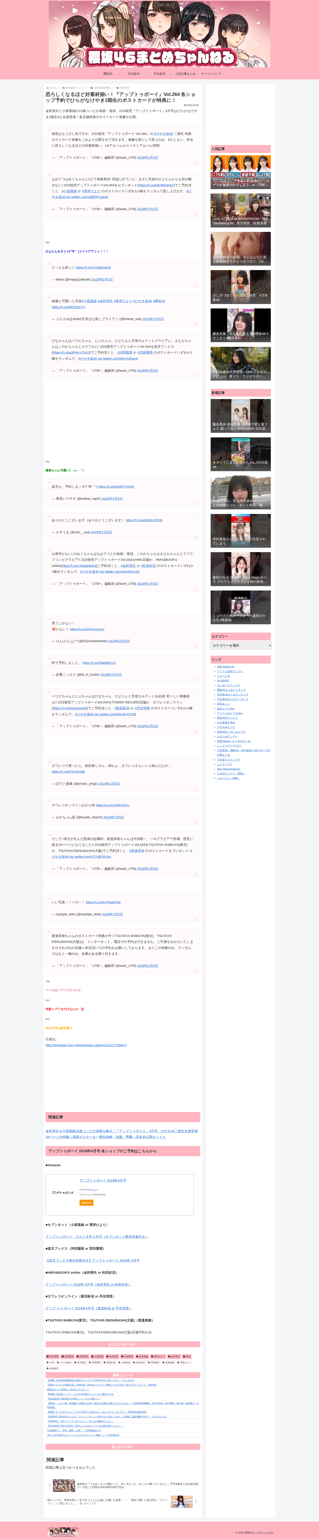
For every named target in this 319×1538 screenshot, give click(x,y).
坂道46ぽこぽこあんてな (231, 731)
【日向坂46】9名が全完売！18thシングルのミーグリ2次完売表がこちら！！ (85, 1426)
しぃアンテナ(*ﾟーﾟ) (229, 745)
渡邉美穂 (169, 1362)
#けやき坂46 (163, 134)
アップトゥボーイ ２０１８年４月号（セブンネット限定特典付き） (97, 1237)
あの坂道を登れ (226, 722)
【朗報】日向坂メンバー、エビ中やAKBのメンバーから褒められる (80, 1394)
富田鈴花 (83, 1356)
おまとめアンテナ (227, 736)
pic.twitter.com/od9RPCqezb (87, 197)
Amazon (86, 1202)
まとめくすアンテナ (228, 685)
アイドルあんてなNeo (230, 713)
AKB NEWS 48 (225, 666)
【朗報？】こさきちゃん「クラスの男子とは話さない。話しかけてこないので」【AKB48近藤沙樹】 (97, 1412)
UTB (51, 1362)
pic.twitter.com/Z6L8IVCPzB (115, 714)
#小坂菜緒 (69, 191)
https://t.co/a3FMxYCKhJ (71, 352)
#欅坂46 (159, 301)
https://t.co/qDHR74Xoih (116, 486)
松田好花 (113, 1356)
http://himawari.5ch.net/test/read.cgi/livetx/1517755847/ (86, 1045)
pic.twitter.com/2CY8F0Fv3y (90, 857)
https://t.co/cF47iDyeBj (68, 772)
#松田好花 (148, 566)
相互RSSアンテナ (227, 717)
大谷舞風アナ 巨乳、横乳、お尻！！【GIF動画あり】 (74, 1430)
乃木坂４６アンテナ (228, 759)
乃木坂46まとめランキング (232, 699)
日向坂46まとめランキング (232, 694)
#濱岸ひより (91, 191)
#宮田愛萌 (145, 352)
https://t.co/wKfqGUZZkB (144, 520)
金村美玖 (175, 1356)
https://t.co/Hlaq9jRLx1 (99, 663)
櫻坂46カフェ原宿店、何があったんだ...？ (68, 1389)
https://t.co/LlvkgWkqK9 (79, 566)
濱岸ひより (159, 1356)
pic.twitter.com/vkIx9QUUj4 (120, 572)
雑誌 (188, 1356)
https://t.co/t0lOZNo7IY (68, 307)
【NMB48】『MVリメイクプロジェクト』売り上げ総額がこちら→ (80, 1421)
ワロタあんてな (226, 727)
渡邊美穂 (143, 1356)
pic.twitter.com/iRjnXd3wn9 (118, 358)
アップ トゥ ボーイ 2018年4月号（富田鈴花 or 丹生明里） (89, 1308)
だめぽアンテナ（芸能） (231, 773)
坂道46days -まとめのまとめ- (234, 741)
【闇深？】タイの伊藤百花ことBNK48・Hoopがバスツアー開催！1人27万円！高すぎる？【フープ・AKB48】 (102, 1385)
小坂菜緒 (98, 1356)
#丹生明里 (142, 708)
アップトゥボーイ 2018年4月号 (103, 1180)
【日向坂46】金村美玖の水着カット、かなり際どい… (74, 1398)
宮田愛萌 (69, 1356)
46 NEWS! (223, 680)
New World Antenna (228, 768)
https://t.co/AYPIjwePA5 (103, 902)
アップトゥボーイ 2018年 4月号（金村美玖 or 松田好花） (88, 1284)
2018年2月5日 (147, 157)
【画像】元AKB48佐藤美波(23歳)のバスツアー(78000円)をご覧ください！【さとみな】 (91, 1380)
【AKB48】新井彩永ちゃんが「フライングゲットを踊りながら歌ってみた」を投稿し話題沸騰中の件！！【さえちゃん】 (107, 1416)
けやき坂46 (65, 1362)
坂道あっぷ (223, 703)
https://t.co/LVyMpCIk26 (93, 267)
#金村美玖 (105, 301)
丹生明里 (54, 1356)
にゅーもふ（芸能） (228, 778)
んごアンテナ (225, 764)
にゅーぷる (223, 675)
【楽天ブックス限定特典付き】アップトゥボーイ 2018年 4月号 (93, 1260)
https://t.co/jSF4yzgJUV (87, 629)
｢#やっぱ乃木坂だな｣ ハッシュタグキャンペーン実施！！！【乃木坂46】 (83, 1435)
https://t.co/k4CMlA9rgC (156, 185)
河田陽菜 (128, 1356)
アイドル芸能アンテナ (230, 671)
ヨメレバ (94, 1190)
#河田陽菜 (124, 352)
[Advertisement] (123, 428)
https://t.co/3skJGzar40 (70, 708)
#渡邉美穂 (136, 851)
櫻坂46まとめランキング (231, 689)
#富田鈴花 (122, 708)
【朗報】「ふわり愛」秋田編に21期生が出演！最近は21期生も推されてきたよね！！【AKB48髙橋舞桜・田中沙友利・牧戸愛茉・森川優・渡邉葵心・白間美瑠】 (123, 1405)
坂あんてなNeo (226, 708)
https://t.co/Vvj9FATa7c (112, 805)
